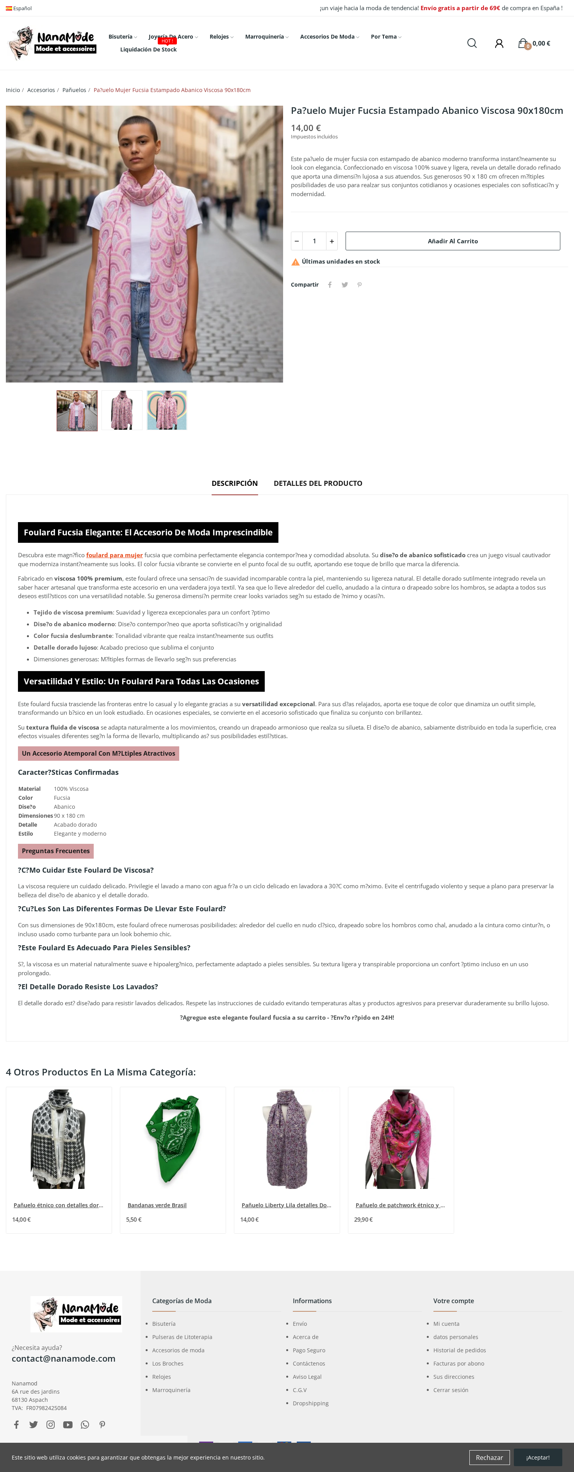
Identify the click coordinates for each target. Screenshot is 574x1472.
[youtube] (68, 1425)
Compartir (330, 285)
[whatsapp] (85, 1425)
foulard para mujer (114, 555)
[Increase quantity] (332, 241)
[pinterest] (102, 1425)
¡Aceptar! (538, 1457)
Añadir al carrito (453, 241)
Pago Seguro (309, 1350)
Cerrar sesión (451, 1390)
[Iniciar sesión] (495, 43)
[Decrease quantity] (297, 241)
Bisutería (164, 1323)
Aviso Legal (307, 1376)
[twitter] (33, 1425)
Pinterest (359, 285)
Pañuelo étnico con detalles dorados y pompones (60, 1205)
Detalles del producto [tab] (318, 483)
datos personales (455, 1337)
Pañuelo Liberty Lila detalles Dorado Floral (288, 1205)
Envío (300, 1323)
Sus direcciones (453, 1376)
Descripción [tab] (235, 483)
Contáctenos (309, 1363)
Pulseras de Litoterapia (182, 1337)
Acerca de (306, 1337)
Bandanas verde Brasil (157, 1205)
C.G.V (300, 1390)
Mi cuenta (446, 1323)
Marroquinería (171, 1390)
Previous (24, 244)
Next (264, 244)
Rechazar (489, 1457)
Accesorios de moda (178, 1350)
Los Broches (168, 1363)
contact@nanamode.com (64, 1358)
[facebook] (16, 1425)
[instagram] (50, 1425)
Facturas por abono (458, 1363)
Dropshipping (311, 1403)
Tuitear (344, 285)
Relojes (161, 1376)
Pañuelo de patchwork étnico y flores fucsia (402, 1205)
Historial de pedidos (459, 1350)
